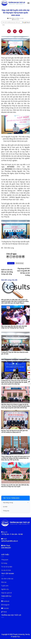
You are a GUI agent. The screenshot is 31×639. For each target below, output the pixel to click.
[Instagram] (29, 377)
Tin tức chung (19, 263)
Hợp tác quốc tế (6, 593)
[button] (28, 3)
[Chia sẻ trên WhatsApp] (7, 256)
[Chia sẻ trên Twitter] (13, 256)
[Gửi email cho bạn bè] (17, 256)
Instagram (5, 605)
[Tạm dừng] (15, 31)
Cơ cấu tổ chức (6, 570)
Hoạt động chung (8, 502)
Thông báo (6, 510)
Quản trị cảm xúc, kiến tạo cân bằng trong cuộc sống (7, 272)
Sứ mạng (4, 563)
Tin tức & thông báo (11, 498)
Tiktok (4, 612)
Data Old (16, 19)
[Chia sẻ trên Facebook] (10, 256)
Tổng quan (4, 560)
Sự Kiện (5, 506)
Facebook (6, 601)
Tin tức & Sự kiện (6, 567)
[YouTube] (29, 372)
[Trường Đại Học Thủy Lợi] (13, 3)
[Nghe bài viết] (9, 31)
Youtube (6, 608)
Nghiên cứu (5, 589)
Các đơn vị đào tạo (7, 579)
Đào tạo (3, 582)
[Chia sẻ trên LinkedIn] (23, 256)
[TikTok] (29, 381)
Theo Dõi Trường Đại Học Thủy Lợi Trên (11, 23)
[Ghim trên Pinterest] (20, 256)
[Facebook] (29, 368)
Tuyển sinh (4, 586)
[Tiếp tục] (20, 31)
